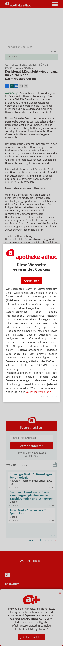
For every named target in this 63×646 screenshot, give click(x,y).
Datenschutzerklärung (38, 391)
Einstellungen (49, 396)
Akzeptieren (31, 280)
